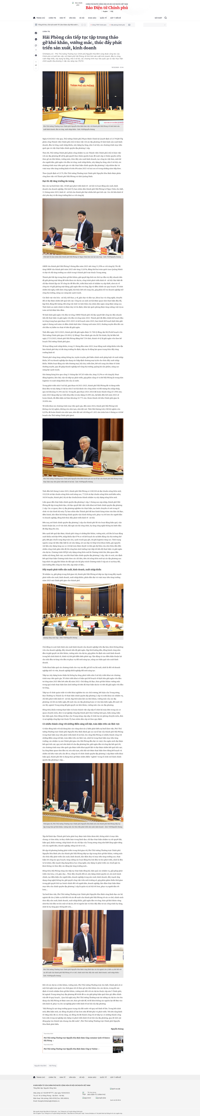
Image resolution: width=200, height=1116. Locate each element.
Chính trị (52, 18)
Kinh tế (62, 18)
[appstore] (88, 1099)
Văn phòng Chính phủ (118, 25)
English (105, 11)
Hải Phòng (52, 1065)
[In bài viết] (36, 55)
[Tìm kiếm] (165, 18)
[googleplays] (102, 1099)
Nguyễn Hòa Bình (40, 1065)
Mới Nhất (158, 18)
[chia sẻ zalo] (36, 39)
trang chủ (40, 18)
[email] (129, 25)
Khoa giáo (92, 18)
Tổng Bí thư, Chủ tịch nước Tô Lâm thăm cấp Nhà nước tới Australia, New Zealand (58, 25)
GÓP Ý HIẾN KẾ (115, 1077)
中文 (112, 11)
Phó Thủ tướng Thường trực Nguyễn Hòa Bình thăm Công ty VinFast (71, 1049)
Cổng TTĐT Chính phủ (99, 25)
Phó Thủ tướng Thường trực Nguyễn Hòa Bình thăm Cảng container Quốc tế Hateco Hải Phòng (77, 1039)
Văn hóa (72, 18)
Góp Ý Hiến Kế (115, 18)
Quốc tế (103, 18)
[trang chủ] (84, 1094)
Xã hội (81, 18)
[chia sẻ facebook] (36, 33)
